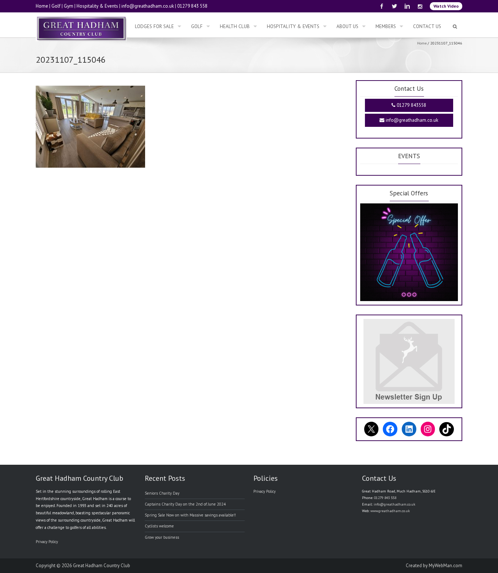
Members (386, 26)
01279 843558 (410, 105)
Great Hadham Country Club (101, 565)
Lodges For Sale (154, 26)
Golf (56, 6)
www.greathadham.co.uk (390, 510)
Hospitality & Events (97, 6)
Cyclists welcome (159, 526)
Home (42, 6)
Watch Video (446, 6)
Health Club (235, 26)
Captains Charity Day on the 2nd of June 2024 (185, 504)
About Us (347, 26)
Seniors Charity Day (162, 493)
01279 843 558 (192, 6)
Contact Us (427, 26)
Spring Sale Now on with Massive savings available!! (190, 515)
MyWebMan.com (445, 565)
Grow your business (162, 537)
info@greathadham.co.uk (147, 6)
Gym (68, 6)
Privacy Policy (47, 541)
